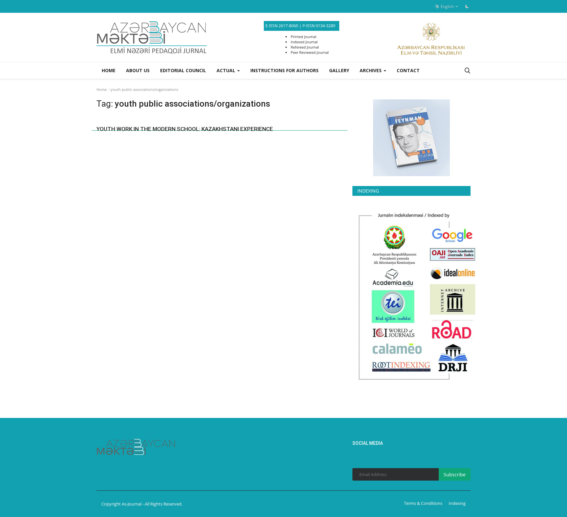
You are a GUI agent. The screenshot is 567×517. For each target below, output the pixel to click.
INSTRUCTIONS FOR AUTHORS (284, 70)
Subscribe (455, 474)
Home (109, 70)
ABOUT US (138, 70)
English (447, 6)
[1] (467, 6)
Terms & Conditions (423, 503)
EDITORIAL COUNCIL (183, 70)
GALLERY (339, 70)
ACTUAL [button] (227, 70)
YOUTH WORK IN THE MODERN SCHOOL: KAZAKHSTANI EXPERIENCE (184, 129)
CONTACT (408, 70)
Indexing (457, 503)
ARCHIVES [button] (371, 70)
